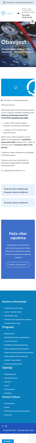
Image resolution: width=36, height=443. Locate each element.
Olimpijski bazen (10, 374)
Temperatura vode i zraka (13, 308)
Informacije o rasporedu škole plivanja (19, 2)
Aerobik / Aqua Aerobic (12, 360)
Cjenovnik (8, 415)
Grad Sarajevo (9, 403)
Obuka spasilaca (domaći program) (16, 349)
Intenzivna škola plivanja (13, 364)
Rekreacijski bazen (11, 378)
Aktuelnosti (18, 100)
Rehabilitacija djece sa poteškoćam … (17, 337)
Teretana (7, 382)
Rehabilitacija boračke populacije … (16, 345)
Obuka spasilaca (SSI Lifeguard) (15, 356)
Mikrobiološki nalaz (11, 316)
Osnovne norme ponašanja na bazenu (18, 319)
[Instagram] (6, 426)
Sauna (6, 386)
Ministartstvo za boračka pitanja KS (17, 411)
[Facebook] (2, 426)
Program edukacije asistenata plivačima (18, 353)
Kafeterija (8, 393)
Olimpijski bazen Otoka (12, 323)
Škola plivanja (9, 334)
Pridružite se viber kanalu (17, 264)
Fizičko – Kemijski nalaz (12, 312)
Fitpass (7, 407)
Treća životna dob (10, 341)
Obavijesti (25, 100)
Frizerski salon (9, 389)
